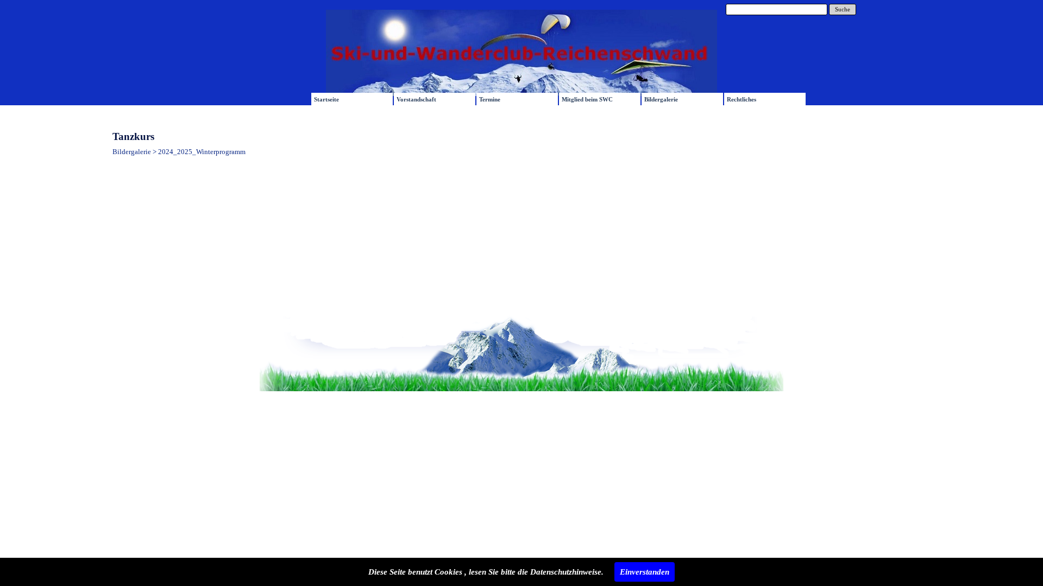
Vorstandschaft (416, 100)
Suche (842, 9)
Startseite (326, 100)
